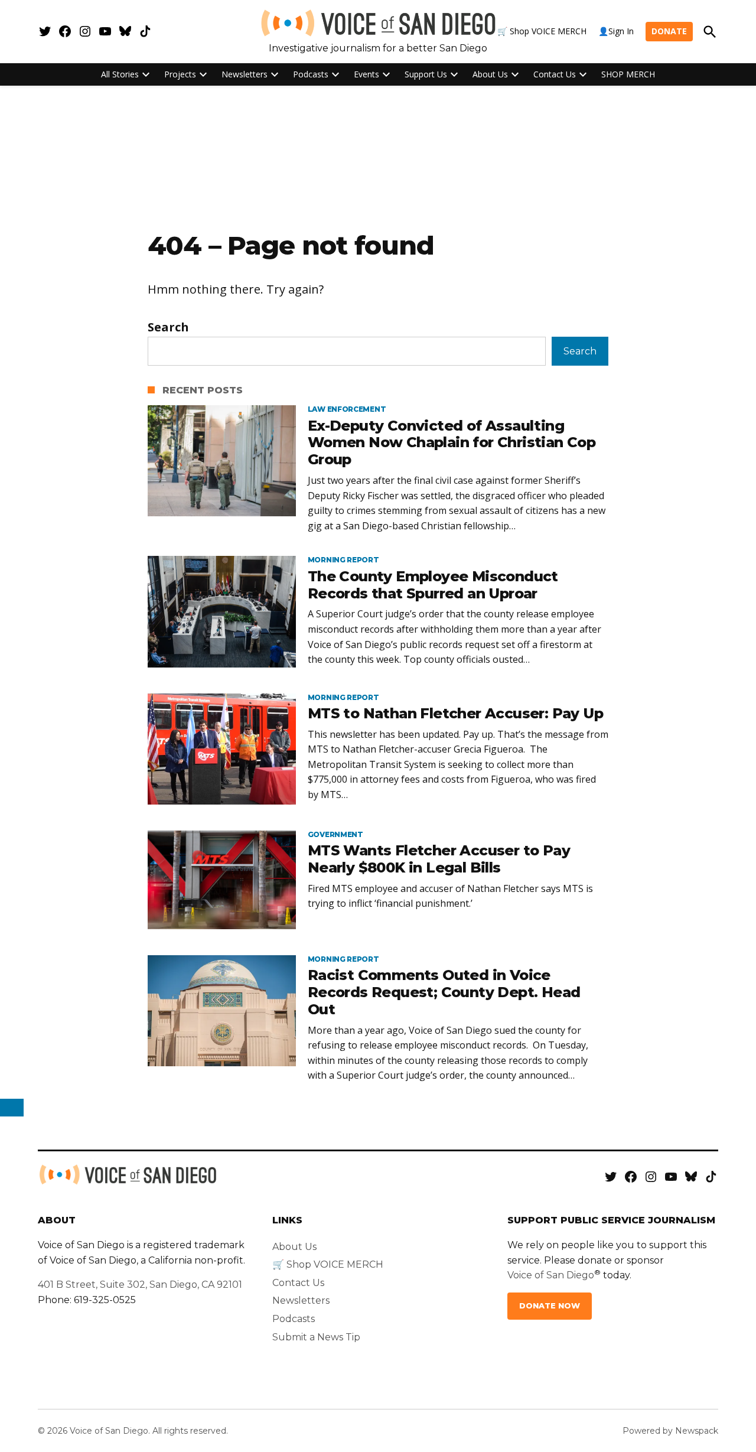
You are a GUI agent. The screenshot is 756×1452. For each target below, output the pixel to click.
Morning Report (343, 560)
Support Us (426, 74)
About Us (490, 74)
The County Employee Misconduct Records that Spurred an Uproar (433, 585)
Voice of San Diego (550, 1275)
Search (168, 327)
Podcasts (310, 74)
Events (366, 74)
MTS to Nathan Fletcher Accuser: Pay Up (455, 713)
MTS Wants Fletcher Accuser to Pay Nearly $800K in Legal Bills (439, 859)
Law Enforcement (347, 409)
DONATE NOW (549, 1305)
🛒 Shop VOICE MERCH (541, 31)
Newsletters (244, 74)
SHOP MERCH (628, 74)
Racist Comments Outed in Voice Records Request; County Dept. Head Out (444, 992)
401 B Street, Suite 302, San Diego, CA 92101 (140, 1284)
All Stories (120, 74)
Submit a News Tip (316, 1337)
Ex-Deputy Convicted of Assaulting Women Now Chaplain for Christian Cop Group (451, 442)
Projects (180, 74)
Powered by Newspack (670, 1430)
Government (335, 835)
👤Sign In (616, 31)
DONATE (669, 31)
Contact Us (554, 74)
